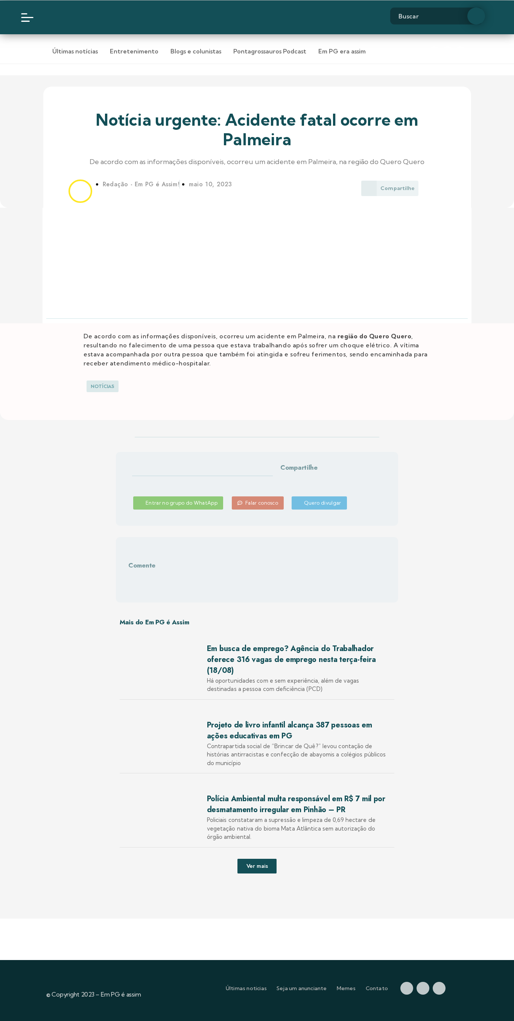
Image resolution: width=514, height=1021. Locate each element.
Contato (377, 988)
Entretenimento (134, 51)
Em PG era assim (342, 51)
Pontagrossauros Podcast (269, 51)
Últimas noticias (246, 988)
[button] (288, 480)
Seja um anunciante (302, 988)
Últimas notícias (75, 51)
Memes (346, 988)
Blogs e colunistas (195, 51)
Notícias (102, 386)
